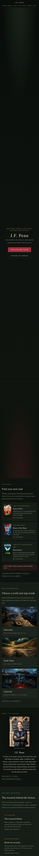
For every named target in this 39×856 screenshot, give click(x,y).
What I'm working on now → (12, 779)
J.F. (19, 2)
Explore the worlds (19, 256)
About (24, 5)
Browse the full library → (12, 576)
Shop (34, 5)
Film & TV (15, 5)
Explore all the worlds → (11, 701)
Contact (29, 5)
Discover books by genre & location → (16, 573)
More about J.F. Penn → (10, 776)
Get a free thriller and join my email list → (18, 567)
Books (5, 5)
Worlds (10, 5)
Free (20, 5)
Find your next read (19, 250)
